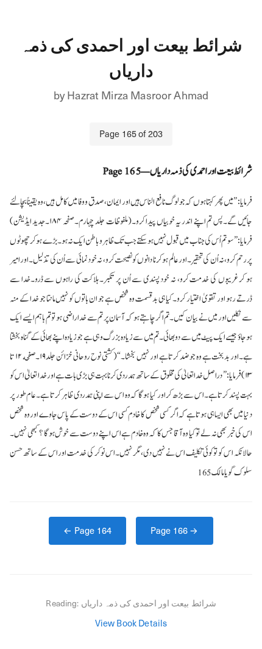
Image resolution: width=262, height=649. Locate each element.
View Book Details (131, 622)
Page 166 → (174, 530)
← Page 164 (87, 530)
